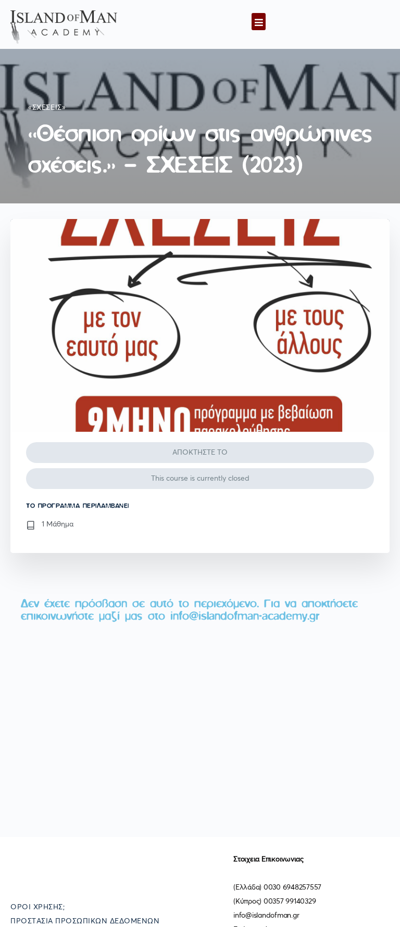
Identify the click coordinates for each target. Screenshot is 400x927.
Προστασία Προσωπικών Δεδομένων (84, 921)
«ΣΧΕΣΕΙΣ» (47, 107)
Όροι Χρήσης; (37, 907)
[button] (259, 21)
